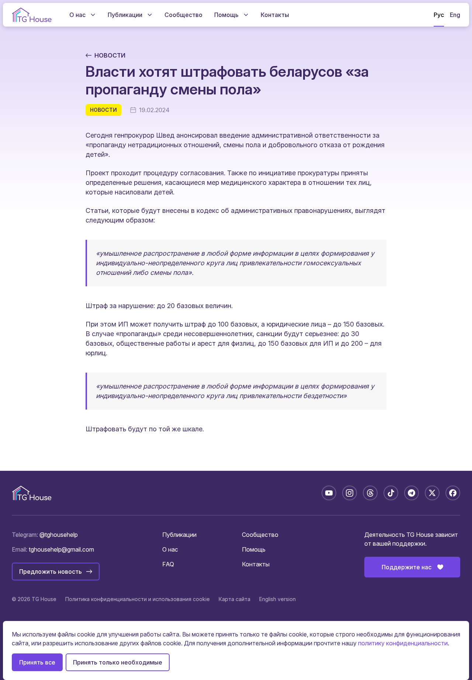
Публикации (179, 534)
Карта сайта (234, 599)
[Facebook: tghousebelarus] (452, 493)
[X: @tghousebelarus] (432, 493)
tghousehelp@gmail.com (61, 549)
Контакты (256, 564)
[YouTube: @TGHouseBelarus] (329, 493)
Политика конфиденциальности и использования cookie (137, 599)
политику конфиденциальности (403, 643)
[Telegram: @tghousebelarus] (411, 493)
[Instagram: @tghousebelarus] (349, 493)
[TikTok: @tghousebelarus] (391, 493)
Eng (455, 14)
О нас (170, 549)
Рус (439, 14)
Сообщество (260, 534)
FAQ (168, 564)
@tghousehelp (58, 534)
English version (277, 599)
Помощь (254, 549)
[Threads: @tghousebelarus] (370, 493)
